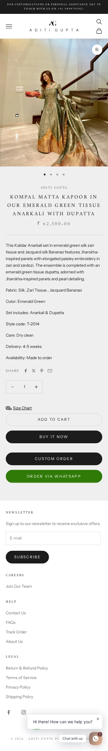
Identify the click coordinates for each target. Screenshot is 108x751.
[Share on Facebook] (25, 370)
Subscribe (27, 557)
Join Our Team (19, 586)
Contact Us (16, 612)
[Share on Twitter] (33, 370)
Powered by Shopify (76, 739)
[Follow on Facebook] (9, 712)
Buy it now (53, 436)
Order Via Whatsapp (54, 476)
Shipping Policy (19, 696)
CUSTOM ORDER (54, 458)
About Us (14, 641)
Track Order (16, 632)
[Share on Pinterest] (41, 370)
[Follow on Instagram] (23, 712)
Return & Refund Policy (27, 668)
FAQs (11, 622)
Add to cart (54, 419)
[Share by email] (50, 370)
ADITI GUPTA (54, 188)
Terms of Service (21, 677)
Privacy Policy (18, 687)
